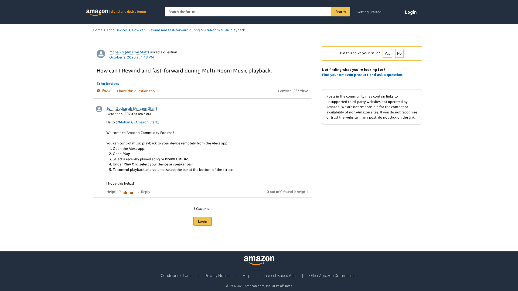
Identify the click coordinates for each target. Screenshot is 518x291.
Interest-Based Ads (280, 275)
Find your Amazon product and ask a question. (362, 74)
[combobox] (257, 11)
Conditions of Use (176, 275)
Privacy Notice (217, 275)
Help (246, 275)
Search (340, 11)
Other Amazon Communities (333, 275)
